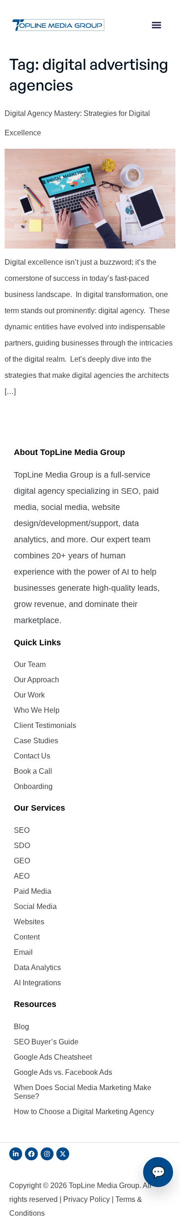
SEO (22, 830)
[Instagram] (47, 1153)
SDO (22, 845)
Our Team (30, 664)
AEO (22, 876)
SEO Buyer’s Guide (46, 1042)
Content (27, 937)
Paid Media (32, 891)
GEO (22, 861)
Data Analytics (37, 967)
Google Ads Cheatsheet (53, 1057)
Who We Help (37, 710)
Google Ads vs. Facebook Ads (63, 1072)
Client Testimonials (45, 725)
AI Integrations (37, 983)
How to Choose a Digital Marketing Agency (84, 1112)
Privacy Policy (86, 1199)
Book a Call (33, 771)
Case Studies (36, 741)
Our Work (29, 695)
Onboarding (33, 786)
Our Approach (36, 680)
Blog (21, 1027)
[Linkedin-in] (15, 1153)
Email (23, 952)
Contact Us (32, 756)
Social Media (35, 906)
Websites (29, 922)
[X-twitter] (62, 1153)
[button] (156, 25)
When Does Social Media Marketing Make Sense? (82, 1092)
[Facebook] (31, 1153)
